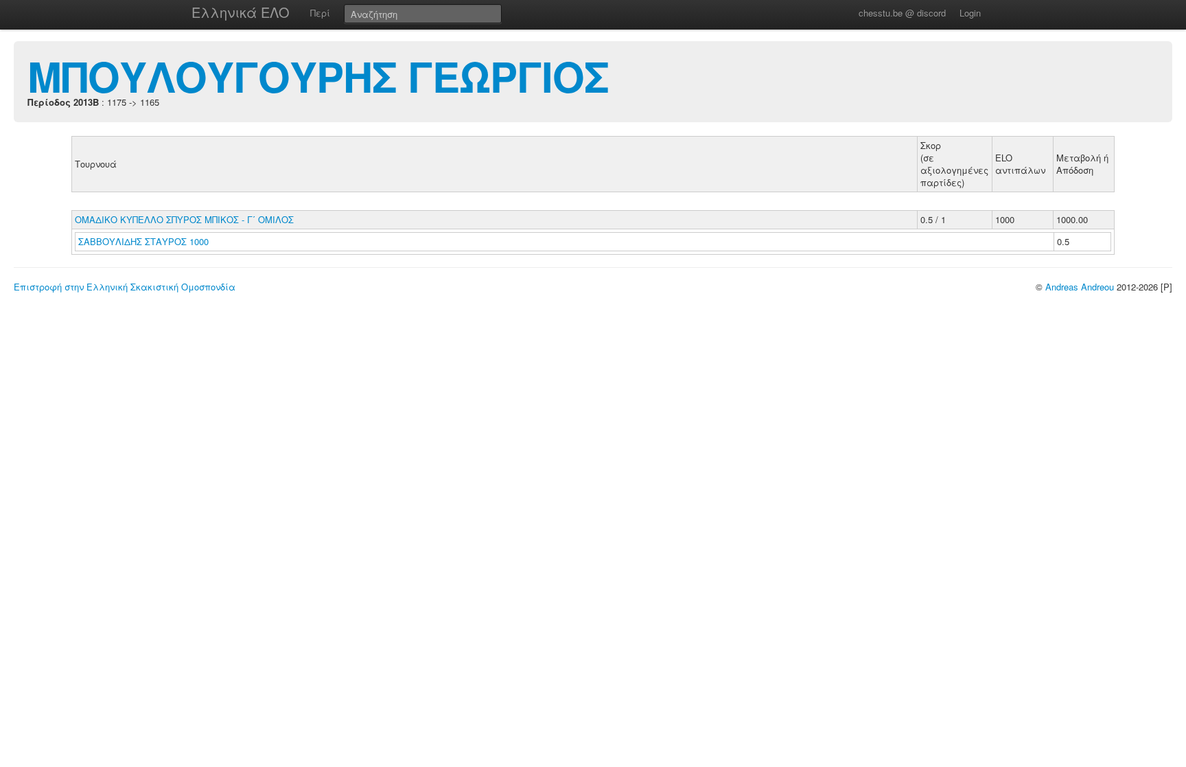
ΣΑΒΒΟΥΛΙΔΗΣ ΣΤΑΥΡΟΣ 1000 (143, 241)
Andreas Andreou (1079, 286)
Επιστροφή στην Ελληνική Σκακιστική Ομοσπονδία (124, 286)
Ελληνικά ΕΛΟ (240, 12)
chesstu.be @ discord (902, 12)
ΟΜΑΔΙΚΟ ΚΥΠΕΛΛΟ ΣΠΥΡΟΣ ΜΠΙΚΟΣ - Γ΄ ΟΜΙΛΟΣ (184, 219)
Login (970, 12)
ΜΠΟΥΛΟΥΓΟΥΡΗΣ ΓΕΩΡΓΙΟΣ (318, 75)
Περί (320, 12)
